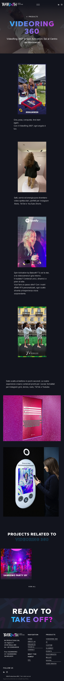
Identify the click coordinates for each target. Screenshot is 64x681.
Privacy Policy (24, 679)
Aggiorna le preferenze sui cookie (12, 679)
